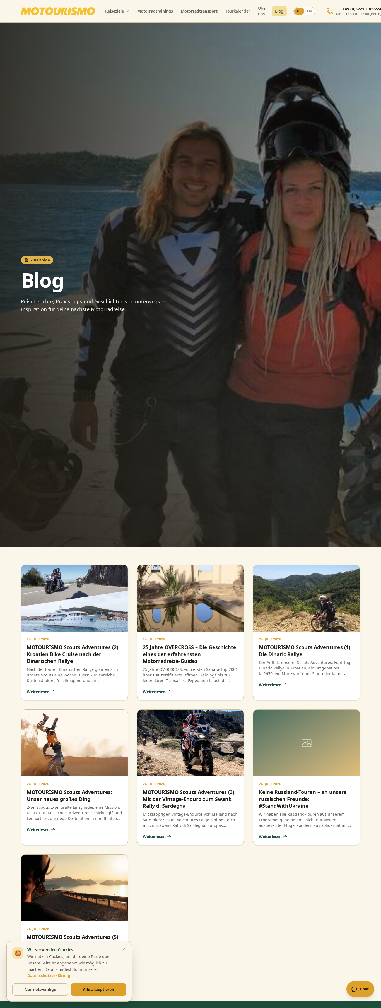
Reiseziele (114, 11)
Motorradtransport (199, 11)
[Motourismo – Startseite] (58, 11)
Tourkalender (237, 11)
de (299, 11)
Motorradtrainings (155, 11)
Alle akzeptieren (98, 989)
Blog (279, 11)
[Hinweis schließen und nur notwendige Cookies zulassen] (123, 949)
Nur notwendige (40, 989)
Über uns (262, 11)
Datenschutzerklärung (48, 975)
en (309, 11)
